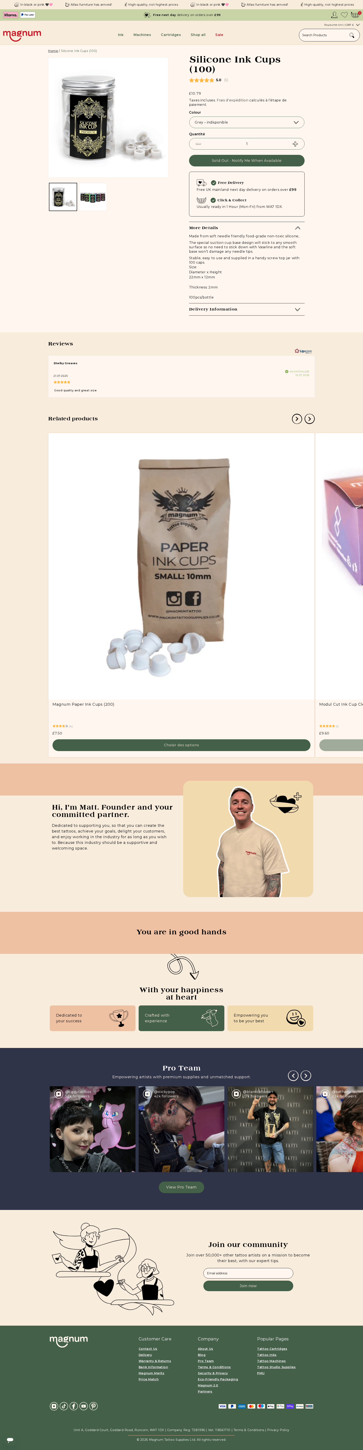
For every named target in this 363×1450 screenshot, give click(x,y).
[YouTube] (83, 1406)
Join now (248, 1286)
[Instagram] (54, 1406)
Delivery (145, 1355)
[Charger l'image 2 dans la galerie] (93, 197)
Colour (195, 112)
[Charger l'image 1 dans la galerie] (63, 197)
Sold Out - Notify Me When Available (247, 160)
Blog (201, 1355)
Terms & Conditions (214, 1367)
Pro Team (206, 1361)
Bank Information (153, 1367)
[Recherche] (351, 35)
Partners (205, 1391)
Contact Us (148, 1349)
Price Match (149, 1379)
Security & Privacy (213, 1373)
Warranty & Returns (155, 1361)
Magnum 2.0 (208, 1385)
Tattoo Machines (271, 1361)
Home (53, 51)
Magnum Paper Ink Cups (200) (83, 704)
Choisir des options (181, 745)
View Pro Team (181, 1187)
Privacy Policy (278, 1430)
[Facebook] (74, 1406)
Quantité (197, 134)
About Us (205, 1349)
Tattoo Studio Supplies (276, 1367)
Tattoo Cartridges (272, 1349)
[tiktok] (64, 1406)
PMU (261, 1373)
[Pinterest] (93, 1406)
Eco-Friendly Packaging (218, 1379)
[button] (121, 34)
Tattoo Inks (267, 1355)
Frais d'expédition (233, 100)
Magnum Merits (151, 1373)
